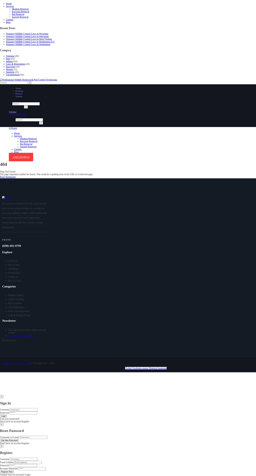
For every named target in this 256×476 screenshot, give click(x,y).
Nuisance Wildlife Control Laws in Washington (28, 44)
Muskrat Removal (20, 9)
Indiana (9, 61)
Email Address (7, 462)
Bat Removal (18, 14)
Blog (8, 22)
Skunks (9, 69)
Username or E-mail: (9, 437)
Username (4, 409)
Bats (8, 58)
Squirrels (10, 72)
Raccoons (10, 66)
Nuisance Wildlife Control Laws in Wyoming (27, 33)
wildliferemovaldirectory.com (16, 363)
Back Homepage (8, 177)
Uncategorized (13, 74)
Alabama (10, 56)
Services (10, 6)
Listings (9, 19)
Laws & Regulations (15, 64)
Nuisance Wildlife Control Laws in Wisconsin (27, 36)
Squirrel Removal (20, 17)
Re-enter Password (9, 468)
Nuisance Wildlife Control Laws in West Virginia (29, 39)
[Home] (13, 128)
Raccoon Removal (20, 11)
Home (9, 3)
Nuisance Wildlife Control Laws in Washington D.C (30, 42)
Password (4, 412)
